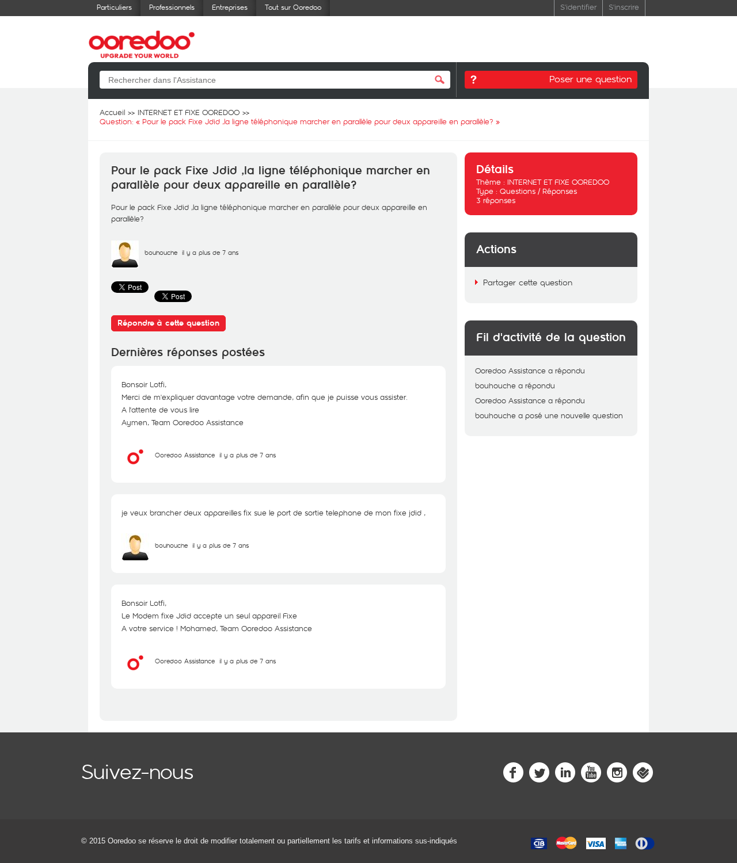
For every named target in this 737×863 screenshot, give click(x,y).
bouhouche (161, 252)
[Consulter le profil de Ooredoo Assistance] (135, 468)
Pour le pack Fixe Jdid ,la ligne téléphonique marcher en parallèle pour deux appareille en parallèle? (270, 178)
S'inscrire (624, 6)
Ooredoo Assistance (185, 454)
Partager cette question (527, 282)
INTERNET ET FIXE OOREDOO (558, 182)
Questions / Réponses (538, 191)
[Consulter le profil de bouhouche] (125, 265)
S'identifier (578, 6)
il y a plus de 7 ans (247, 454)
